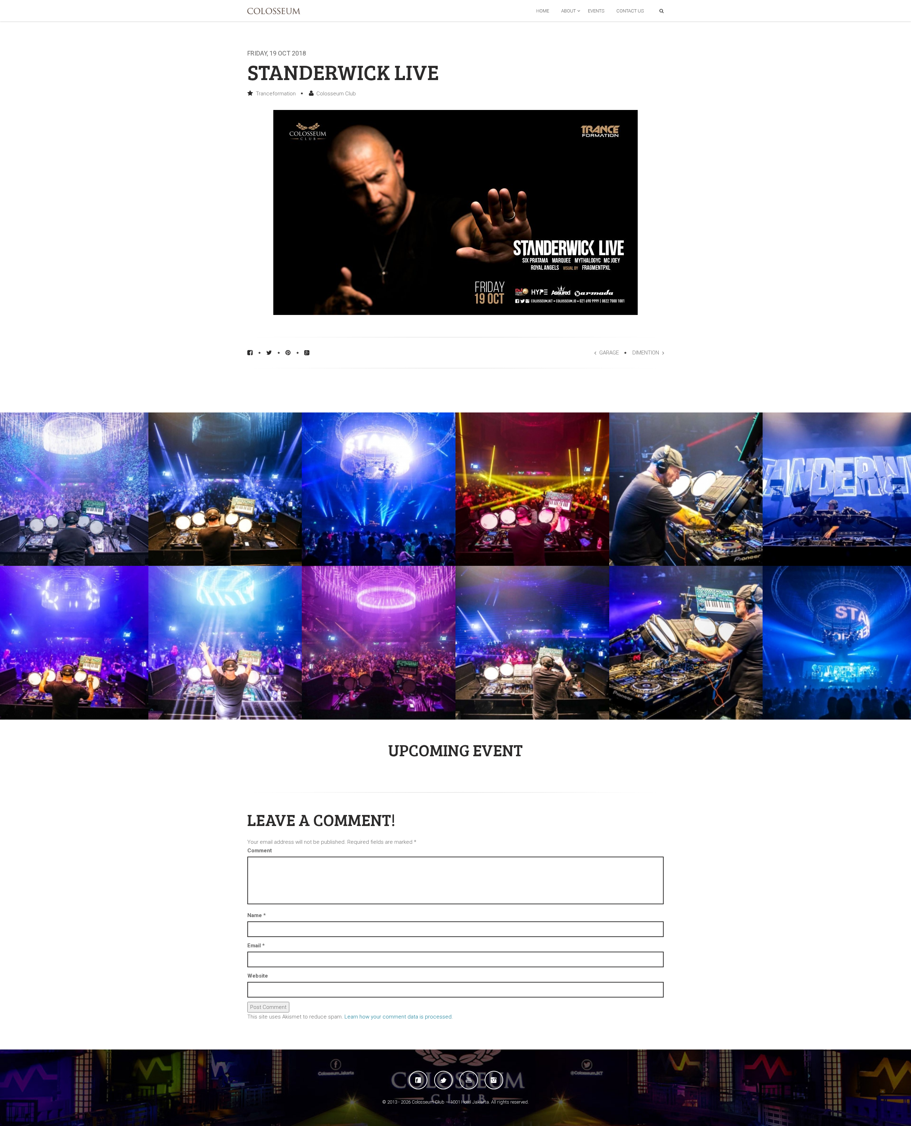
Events (596, 11)
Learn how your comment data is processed (398, 1017)
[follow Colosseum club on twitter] (443, 1080)
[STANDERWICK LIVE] (225, 489)
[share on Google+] (307, 352)
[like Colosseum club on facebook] (418, 1080)
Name (256, 915)
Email (256, 945)
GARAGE (609, 352)
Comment (259, 850)
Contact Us (630, 11)
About (568, 11)
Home (542, 11)
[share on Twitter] (269, 352)
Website (257, 976)
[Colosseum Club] (273, 11)
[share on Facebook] (250, 352)
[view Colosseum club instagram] (494, 1080)
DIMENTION (645, 352)
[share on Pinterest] (288, 352)
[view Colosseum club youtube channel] (468, 1080)
